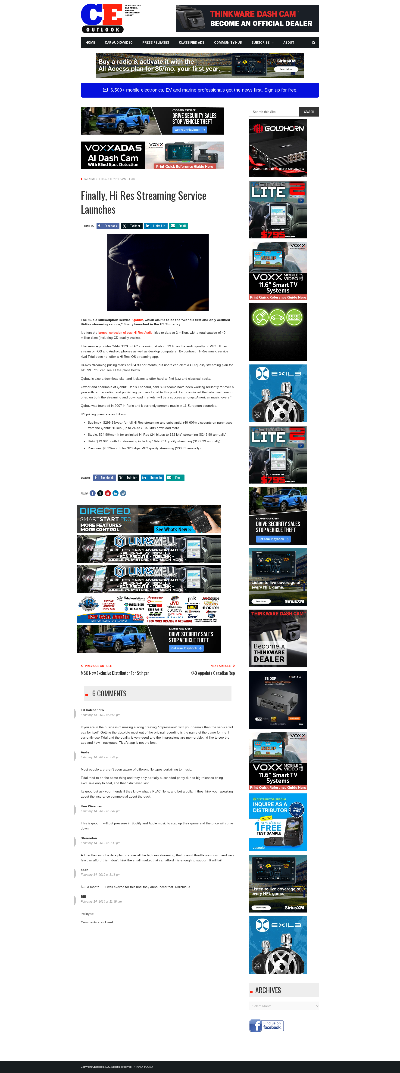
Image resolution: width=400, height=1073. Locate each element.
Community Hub (228, 42)
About (288, 42)
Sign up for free (280, 89)
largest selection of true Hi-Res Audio (125, 332)
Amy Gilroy (128, 179)
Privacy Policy (143, 1066)
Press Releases (155, 42)
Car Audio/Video (119, 42)
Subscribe (260, 42)
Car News (89, 179)
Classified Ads (191, 42)
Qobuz (137, 320)
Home (90, 42)
